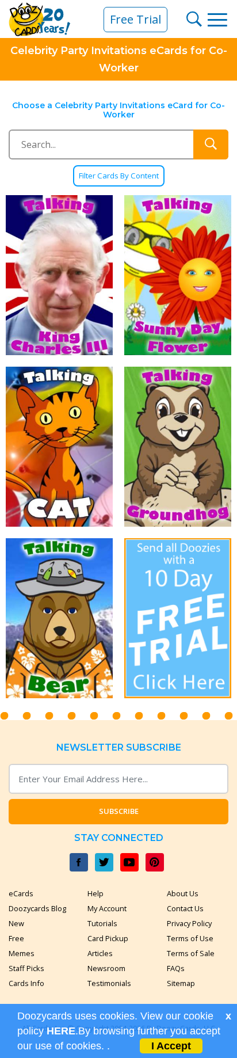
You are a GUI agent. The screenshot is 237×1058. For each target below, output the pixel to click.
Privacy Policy (189, 923)
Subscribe (119, 811)
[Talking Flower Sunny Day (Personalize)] (177, 275)
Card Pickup (107, 938)
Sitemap (181, 983)
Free (16, 938)
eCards (21, 893)
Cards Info (26, 983)
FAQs (176, 968)
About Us (182, 893)
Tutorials (102, 923)
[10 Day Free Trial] (177, 618)
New (16, 923)
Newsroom (106, 968)
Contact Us (185, 908)
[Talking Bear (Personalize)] (59, 618)
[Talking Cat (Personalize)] (59, 447)
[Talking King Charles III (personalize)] (59, 275)
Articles (100, 953)
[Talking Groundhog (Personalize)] (177, 447)
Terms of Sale (191, 953)
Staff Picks (26, 968)
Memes (22, 953)
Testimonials (109, 983)
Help (95, 893)
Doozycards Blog (37, 908)
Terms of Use (190, 938)
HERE (61, 1031)
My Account (107, 908)
